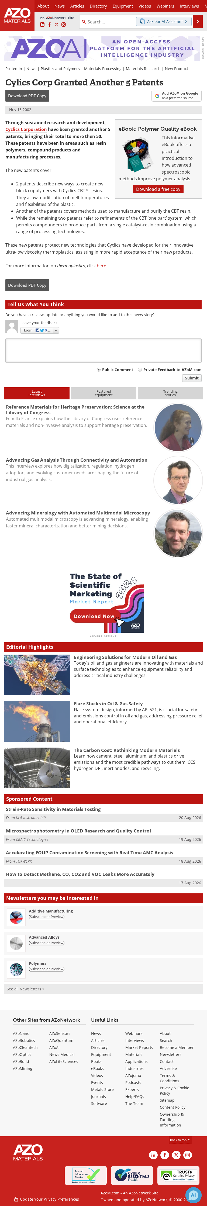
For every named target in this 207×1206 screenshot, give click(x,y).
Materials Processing (103, 68)
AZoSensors (59, 1033)
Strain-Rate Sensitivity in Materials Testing (53, 809)
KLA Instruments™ (31, 817)
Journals (98, 1096)
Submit (192, 378)
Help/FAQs (134, 1096)
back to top (178, 1140)
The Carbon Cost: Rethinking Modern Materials (127, 750)
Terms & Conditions (169, 1078)
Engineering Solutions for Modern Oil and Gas (125, 657)
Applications (136, 1061)
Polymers (37, 963)
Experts (132, 1089)
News (31, 68)
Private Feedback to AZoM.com (172, 369)
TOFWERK (24, 861)
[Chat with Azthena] (193, 1195)
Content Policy (172, 1107)
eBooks (97, 1068)
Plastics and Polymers (60, 68)
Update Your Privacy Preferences (49, 1199)
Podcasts (133, 1082)
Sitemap (167, 1100)
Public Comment (117, 369)
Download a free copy (158, 189)
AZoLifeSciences (63, 1061)
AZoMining (22, 1068)
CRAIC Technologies (32, 839)
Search (166, 1040)
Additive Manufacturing (51, 911)
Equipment (101, 1054)
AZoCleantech (25, 1047)
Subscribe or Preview (46, 916)
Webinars (134, 1033)
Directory (98, 6)
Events (97, 1082)
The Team (134, 1103)
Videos (97, 1075)
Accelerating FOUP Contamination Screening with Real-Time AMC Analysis (89, 852)
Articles (98, 1040)
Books (96, 1061)
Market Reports (139, 1047)
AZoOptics (22, 1054)
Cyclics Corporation (26, 129)
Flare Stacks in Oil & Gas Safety (108, 703)
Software (99, 1103)
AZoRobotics (24, 1040)
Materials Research (143, 68)
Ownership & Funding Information (172, 1120)
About (165, 1033)
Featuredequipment (104, 393)
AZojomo (133, 1075)
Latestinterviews (37, 393)
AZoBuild (21, 1061)
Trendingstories (170, 393)
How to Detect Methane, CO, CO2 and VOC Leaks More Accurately (80, 874)
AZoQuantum (61, 1040)
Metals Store (102, 1089)
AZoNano (21, 1033)
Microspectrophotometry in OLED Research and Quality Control (78, 831)
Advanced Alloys (44, 937)
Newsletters (170, 1054)
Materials (133, 1054)
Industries (134, 1068)
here (101, 266)
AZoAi (54, 1047)
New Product (176, 68)
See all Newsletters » (25, 988)
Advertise (168, 1068)
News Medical (62, 1054)
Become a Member (177, 1047)
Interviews (134, 1040)
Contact (167, 1061)
